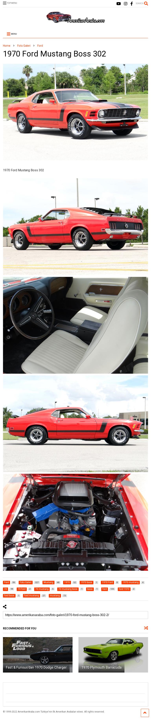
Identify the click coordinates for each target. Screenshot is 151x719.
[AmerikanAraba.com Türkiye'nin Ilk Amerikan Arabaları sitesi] (75, 21)
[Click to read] (38, 655)
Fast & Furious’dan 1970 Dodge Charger (36, 667)
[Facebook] (131, 3)
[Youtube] (118, 3)
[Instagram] (125, 3)
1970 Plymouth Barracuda (101, 667)
